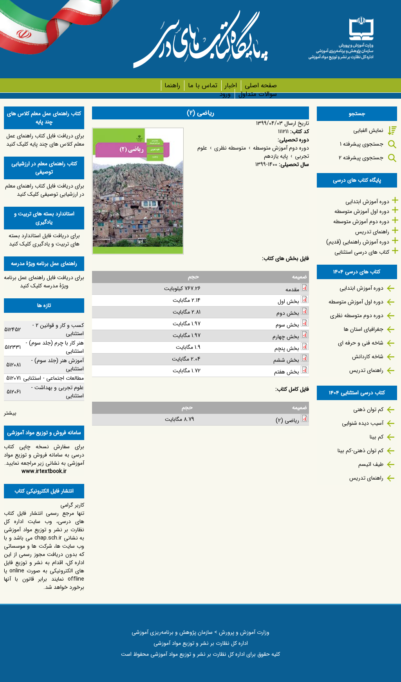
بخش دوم (287, 313)
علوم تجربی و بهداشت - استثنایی (57, 391)
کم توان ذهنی (368, 409)
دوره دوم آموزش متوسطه (281, 148)
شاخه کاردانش (367, 356)
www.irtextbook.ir (44, 471)
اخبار (231, 85)
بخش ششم (286, 360)
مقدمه (292, 289)
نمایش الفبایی (368, 130)
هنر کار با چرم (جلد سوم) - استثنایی (54, 347)
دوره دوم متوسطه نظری (356, 315)
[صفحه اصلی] (341, 35)
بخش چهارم (286, 336)
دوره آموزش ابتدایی (367, 201)
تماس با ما (202, 85)
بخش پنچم (287, 348)
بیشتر (10, 413)
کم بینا (376, 437)
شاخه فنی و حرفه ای (360, 343)
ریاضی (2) (287, 420)
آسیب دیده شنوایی (362, 423)
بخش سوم (287, 325)
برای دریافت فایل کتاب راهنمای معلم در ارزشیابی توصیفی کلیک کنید (44, 190)
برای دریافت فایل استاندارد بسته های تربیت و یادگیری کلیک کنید (44, 239)
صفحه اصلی (260, 85)
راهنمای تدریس (372, 231)
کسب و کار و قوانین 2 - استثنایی (58, 329)
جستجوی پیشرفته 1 (361, 144)
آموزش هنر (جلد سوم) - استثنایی (57, 364)
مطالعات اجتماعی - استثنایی (53, 378)
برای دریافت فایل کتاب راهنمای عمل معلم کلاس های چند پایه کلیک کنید (45, 140)
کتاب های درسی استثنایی (361, 252)
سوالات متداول (257, 94)
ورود (225, 94)
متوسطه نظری (230, 148)
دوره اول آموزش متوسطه (361, 211)
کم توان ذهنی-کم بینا (360, 450)
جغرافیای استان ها (363, 329)
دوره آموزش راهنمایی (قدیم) (357, 242)
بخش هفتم (286, 372)
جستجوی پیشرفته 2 (361, 157)
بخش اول (288, 301)
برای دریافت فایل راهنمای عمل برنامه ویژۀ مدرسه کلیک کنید (44, 281)
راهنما (172, 85)
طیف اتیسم (370, 464)
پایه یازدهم (276, 156)
